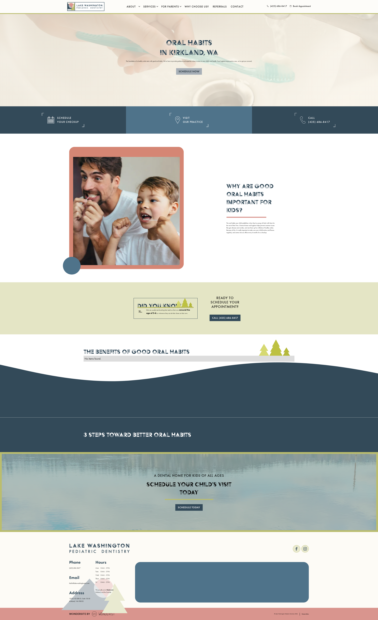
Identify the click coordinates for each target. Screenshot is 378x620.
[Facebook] (296, 548)
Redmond (110, 590)
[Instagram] (305, 548)
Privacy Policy (305, 614)
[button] (132, 6)
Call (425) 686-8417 (225, 318)
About (131, 6)
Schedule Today (189, 507)
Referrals (220, 6)
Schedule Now (189, 71)
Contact (237, 6)
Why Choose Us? (197, 6)
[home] (86, 6)
